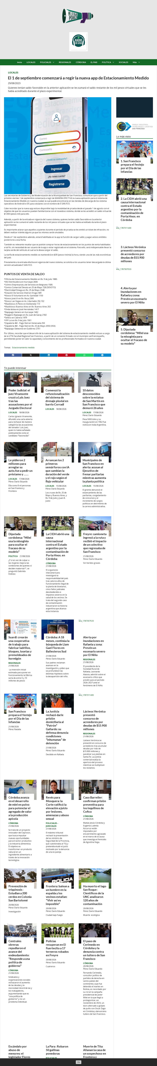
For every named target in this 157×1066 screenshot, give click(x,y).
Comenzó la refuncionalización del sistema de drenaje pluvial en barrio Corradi (57, 397)
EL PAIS (94, 62)
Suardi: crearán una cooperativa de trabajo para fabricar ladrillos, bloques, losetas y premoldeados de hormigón (20, 648)
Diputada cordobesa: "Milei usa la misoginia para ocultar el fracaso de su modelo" (19, 542)
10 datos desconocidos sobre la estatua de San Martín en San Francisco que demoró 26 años (94, 399)
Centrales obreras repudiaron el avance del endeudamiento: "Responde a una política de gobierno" (19, 953)
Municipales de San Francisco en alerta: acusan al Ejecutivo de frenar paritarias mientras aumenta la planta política (94, 470)
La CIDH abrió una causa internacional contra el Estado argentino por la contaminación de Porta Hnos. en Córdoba (57, 546)
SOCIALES (123, 62)
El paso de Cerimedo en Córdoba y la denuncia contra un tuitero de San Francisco (94, 949)
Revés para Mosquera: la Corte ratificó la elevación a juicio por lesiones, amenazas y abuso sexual (57, 808)
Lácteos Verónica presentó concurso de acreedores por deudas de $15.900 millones (95, 720)
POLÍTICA (106, 62)
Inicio (19, 62)
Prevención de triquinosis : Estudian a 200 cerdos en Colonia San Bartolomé (20, 893)
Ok (78, 1062)
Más (135, 62)
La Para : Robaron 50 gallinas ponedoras (57, 1050)
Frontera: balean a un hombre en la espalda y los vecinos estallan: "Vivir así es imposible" (57, 895)
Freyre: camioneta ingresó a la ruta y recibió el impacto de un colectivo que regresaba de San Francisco (94, 542)
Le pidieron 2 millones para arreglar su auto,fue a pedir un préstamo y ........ (20, 467)
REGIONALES (65, 62)
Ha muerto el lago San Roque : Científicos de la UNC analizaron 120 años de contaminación (94, 895)
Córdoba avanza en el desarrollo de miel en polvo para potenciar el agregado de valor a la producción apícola (20, 808)
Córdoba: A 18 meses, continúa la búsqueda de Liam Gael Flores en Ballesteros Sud (57, 644)
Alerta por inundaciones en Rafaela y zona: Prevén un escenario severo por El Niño (94, 646)
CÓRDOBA (81, 62)
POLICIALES (45, 62)
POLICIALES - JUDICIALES (52, 824)
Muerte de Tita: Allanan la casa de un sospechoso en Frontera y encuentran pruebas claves (94, 1055)
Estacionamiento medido (23, 347)
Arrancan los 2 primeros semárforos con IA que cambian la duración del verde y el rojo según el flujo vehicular (57, 470)
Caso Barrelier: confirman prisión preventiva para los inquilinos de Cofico (94, 804)
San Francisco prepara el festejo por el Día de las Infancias (20, 717)
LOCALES (31, 62)
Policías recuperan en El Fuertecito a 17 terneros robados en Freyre (57, 948)
